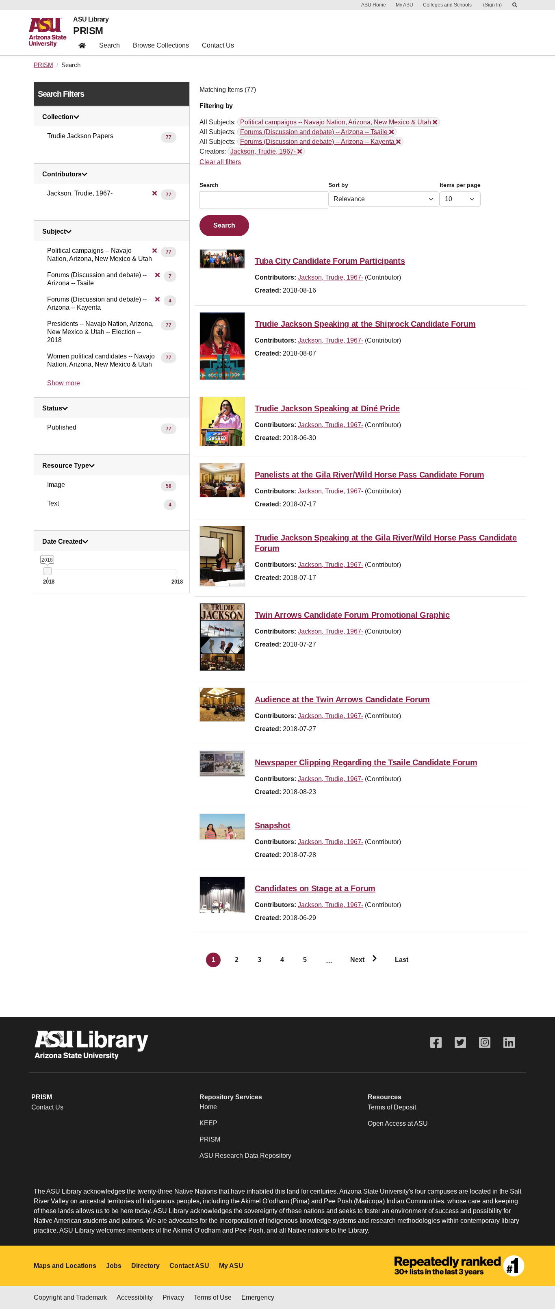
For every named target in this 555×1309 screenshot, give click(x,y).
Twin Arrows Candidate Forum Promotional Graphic (352, 614)
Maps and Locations (65, 1265)
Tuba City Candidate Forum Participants (330, 260)
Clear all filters (220, 161)
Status (52, 408)
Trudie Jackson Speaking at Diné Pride (327, 408)
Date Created (62, 541)
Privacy (173, 1297)
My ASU (404, 5)
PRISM (88, 30)
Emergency (257, 1297)
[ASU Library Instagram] (485, 1042)
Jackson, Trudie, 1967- (330, 277)
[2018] (47, 571)
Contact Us (218, 45)
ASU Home (373, 5)
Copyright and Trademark (70, 1297)
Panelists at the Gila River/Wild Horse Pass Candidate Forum (369, 474)
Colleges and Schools (447, 5)
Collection (58, 117)
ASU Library (90, 19)
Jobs (113, 1265)
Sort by (338, 185)
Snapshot (273, 825)
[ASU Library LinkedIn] (509, 1042)
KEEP (208, 1123)
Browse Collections (161, 45)
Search (109, 45)
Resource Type (65, 465)
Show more (63, 383)
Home (208, 1106)
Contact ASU (189, 1265)
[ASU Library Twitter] (460, 1042)
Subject (54, 231)
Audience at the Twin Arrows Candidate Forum (342, 699)
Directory (145, 1265)
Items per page (460, 185)
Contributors (62, 174)
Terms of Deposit (392, 1107)
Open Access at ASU (398, 1123)
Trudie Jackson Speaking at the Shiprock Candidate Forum (365, 323)
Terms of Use (213, 1297)
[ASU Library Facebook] (436, 1042)
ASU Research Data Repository (245, 1155)
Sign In (492, 4)
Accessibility (135, 1297)
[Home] (51, 32)
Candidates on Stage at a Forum (315, 888)
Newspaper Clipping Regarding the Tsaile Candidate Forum (366, 762)
